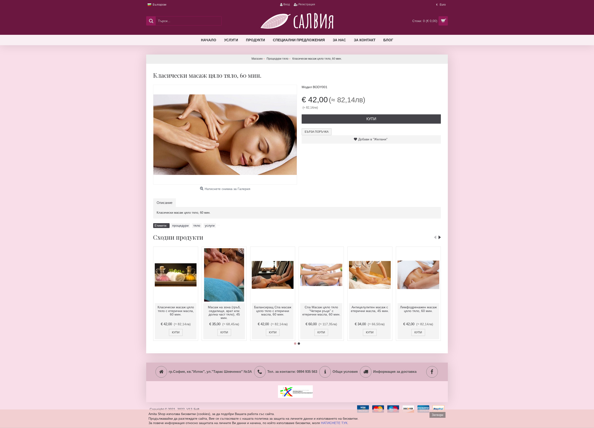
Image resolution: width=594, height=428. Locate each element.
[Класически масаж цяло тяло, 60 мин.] (225, 135)
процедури (180, 225)
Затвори (437, 415)
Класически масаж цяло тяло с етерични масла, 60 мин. (176, 310)
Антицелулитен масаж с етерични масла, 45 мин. (370, 308)
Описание (164, 203)
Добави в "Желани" (372, 139)
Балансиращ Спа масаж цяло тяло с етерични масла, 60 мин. (272, 310)
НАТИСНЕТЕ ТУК (334, 423)
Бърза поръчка (317, 131)
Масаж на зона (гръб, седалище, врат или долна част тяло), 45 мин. (224, 312)
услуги (210, 225)
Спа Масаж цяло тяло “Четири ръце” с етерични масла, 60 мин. (321, 310)
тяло (196, 225)
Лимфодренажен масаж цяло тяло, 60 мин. (418, 308)
